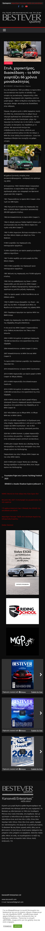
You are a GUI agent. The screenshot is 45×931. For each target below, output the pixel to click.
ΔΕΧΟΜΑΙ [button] (18, 926)
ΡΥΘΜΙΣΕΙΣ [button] (7, 926)
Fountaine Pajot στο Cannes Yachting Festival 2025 (23, 477)
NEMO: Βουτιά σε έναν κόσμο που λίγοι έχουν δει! (20, 494)
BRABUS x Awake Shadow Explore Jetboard (23, 484)
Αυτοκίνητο (8, 63)
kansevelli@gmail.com (15, 902)
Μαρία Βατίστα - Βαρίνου (23, 86)
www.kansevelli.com (9, 899)
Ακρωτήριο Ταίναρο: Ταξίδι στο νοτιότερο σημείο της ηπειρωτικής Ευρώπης (26, 4)
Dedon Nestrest (7, 525)
